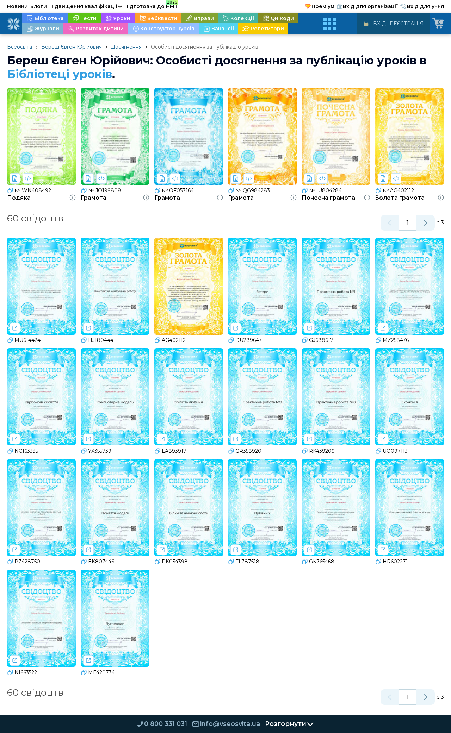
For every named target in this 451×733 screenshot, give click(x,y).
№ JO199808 (104, 190)
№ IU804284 (325, 190)
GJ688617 (321, 340)
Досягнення (126, 47)
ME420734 (101, 672)
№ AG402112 (398, 190)
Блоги (38, 6)
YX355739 (99, 451)
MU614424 (27, 340)
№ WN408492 (32, 190)
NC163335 (26, 451)
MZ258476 (396, 340)
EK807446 (101, 561)
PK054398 (175, 561)
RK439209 (322, 451)
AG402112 (174, 340)
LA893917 (174, 451)
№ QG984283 (252, 190)
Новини (17, 6)
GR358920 (248, 451)
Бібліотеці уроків (59, 74)
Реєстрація (407, 23)
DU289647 (248, 340)
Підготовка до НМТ (151, 5)
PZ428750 (27, 561)
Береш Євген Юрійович (71, 47)
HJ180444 (100, 340)
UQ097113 (395, 451)
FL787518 (247, 561)
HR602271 (395, 561)
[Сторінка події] (15, 328)
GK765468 (321, 561)
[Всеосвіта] (13, 24)
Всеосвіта (19, 47)
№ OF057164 (178, 190)
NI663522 (25, 672)
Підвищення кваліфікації (85, 6)
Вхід (379, 23)
